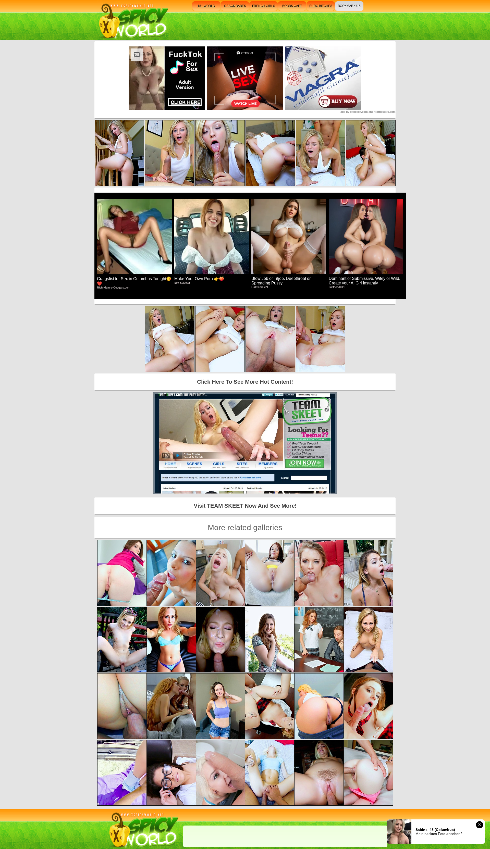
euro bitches (320, 6)
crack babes (235, 6)
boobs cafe (292, 6)
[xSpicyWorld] (133, 20)
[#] (143, 829)
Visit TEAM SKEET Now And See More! (245, 506)
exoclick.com (359, 111)
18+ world (206, 6)
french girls (263, 6)
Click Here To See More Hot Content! (245, 382)
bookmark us (349, 6)
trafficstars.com (385, 111)
